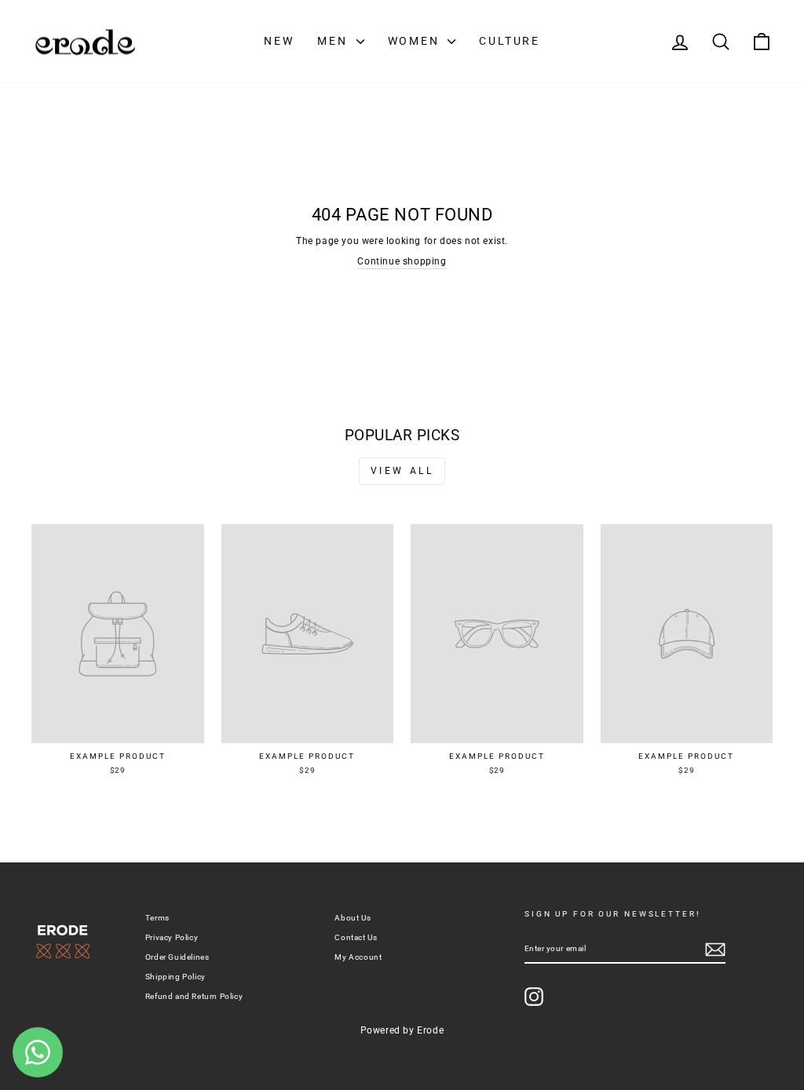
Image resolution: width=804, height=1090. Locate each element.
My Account (358, 957)
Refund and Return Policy (194, 996)
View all (402, 470)
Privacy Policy (171, 937)
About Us (352, 917)
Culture (509, 41)
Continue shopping (401, 261)
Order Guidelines (177, 957)
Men (334, 41)
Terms (157, 917)
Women (416, 41)
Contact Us (355, 937)
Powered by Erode (402, 1030)
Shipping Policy (175, 976)
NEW (279, 41)
